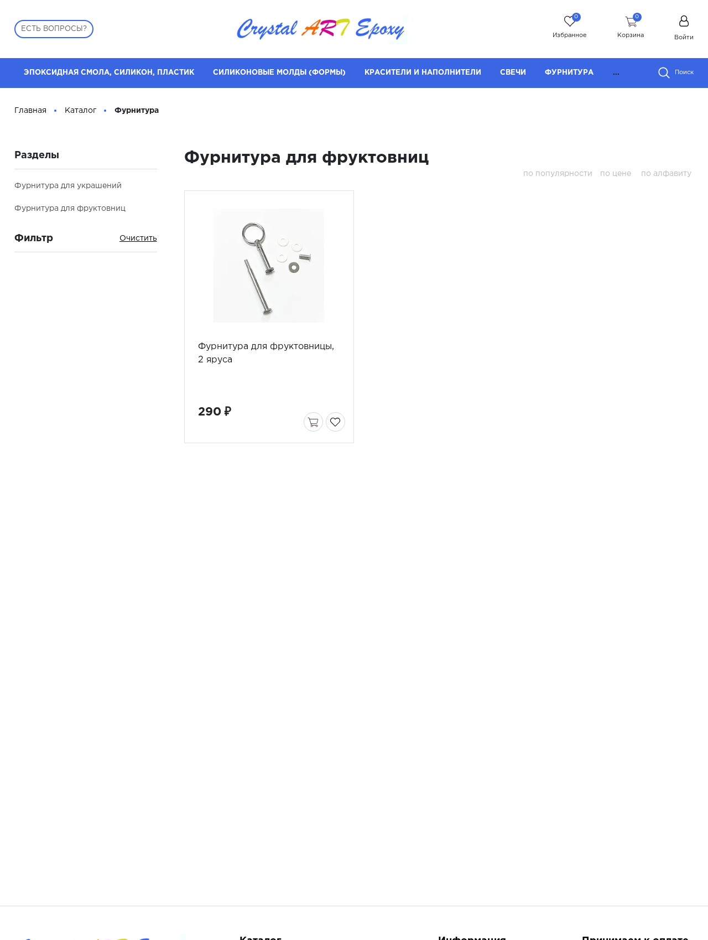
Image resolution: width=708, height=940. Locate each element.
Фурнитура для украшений (68, 186)
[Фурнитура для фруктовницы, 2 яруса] (269, 265)
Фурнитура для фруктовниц (70, 208)
